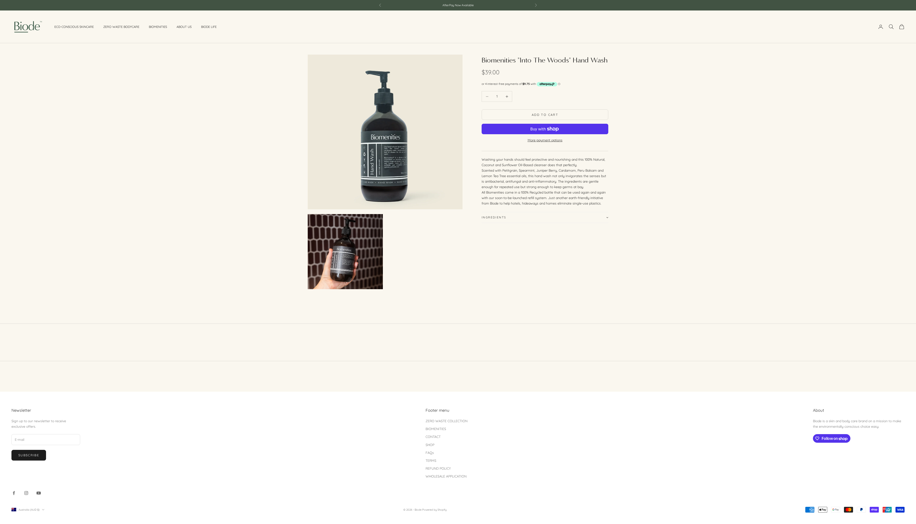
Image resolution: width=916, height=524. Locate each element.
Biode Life (209, 27)
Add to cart (545, 115)
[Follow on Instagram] (26, 493)
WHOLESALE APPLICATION (446, 476)
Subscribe (28, 455)
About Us (184, 27)
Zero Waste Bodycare (121, 27)
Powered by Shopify (434, 509)
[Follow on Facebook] (13, 493)
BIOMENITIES (436, 429)
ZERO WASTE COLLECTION (447, 421)
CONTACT (433, 437)
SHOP (430, 445)
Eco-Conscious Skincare (74, 27)
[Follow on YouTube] (38, 493)
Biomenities (158, 27)
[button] (545, 217)
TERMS (431, 460)
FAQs (430, 453)
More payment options (545, 140)
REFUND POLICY (438, 468)
